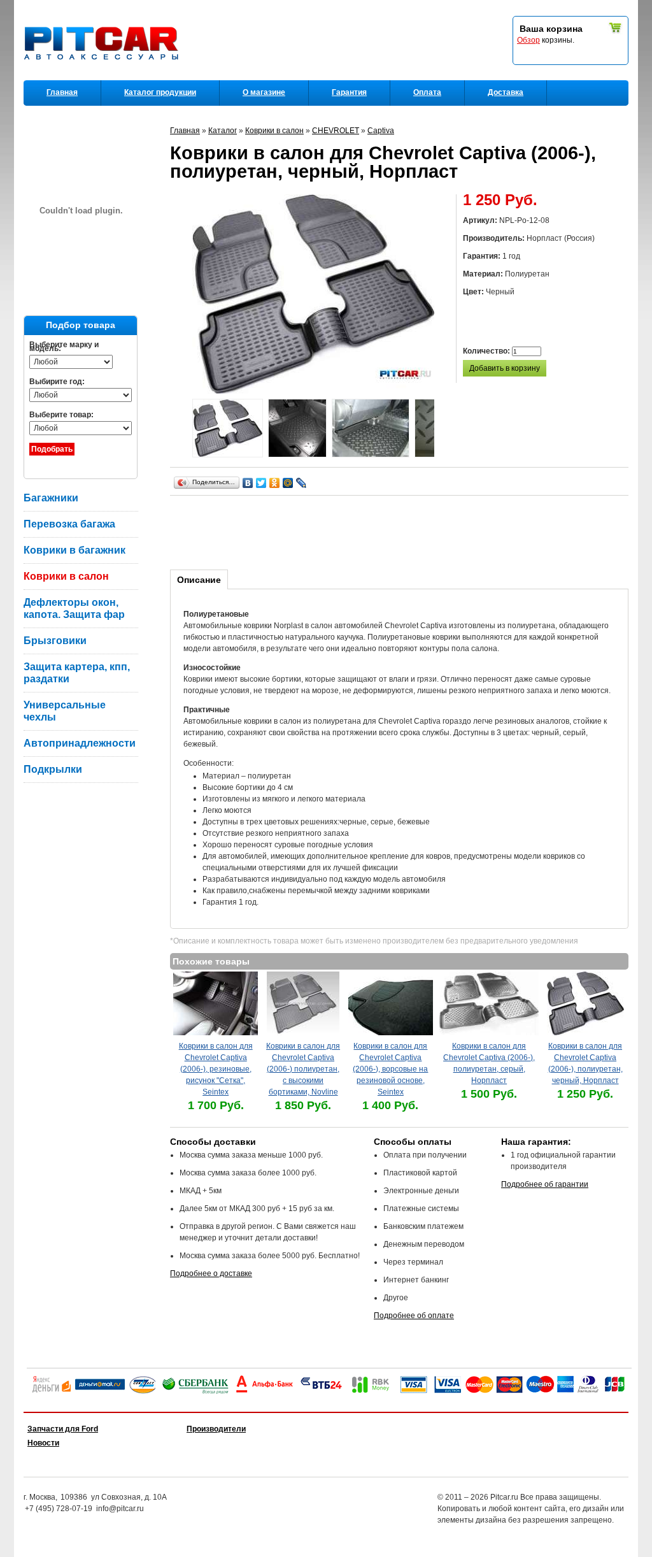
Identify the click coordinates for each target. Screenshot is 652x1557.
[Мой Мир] (288, 483)
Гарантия (349, 92)
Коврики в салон (66, 576)
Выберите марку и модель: (64, 346)
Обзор (528, 40)
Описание (199, 580)
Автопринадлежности (80, 743)
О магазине (264, 92)
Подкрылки (53, 769)
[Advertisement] (402, 530)
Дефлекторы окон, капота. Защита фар (74, 608)
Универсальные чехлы (65, 711)
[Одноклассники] (274, 483)
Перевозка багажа (69, 524)
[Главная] (104, 77)
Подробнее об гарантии (544, 1184)
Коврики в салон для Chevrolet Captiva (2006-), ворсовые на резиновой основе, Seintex (390, 1069)
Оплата (427, 92)
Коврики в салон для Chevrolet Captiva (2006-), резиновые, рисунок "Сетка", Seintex (216, 1069)
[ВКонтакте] (248, 483)
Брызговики (55, 640)
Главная (62, 92)
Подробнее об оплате (414, 1315)
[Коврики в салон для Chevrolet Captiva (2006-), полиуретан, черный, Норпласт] (227, 430)
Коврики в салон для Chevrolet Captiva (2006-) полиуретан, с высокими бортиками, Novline (303, 1069)
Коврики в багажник (74, 550)
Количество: (487, 351)
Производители (216, 1428)
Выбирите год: (57, 381)
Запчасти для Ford (62, 1428)
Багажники (51, 497)
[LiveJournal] (301, 483)
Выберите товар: (61, 414)
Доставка (505, 92)
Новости (43, 1443)
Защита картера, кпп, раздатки (77, 672)
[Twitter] (261, 483)
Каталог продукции (160, 92)
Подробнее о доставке (211, 1273)
